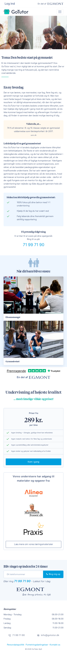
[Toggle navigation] (59, 11)
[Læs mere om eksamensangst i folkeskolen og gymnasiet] (33, 295)
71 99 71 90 (33, 244)
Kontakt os (55, 644)
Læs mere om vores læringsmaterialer (33, 544)
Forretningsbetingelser (37, 644)
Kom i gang (33, 461)
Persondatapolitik (15, 644)
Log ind (10, 3)
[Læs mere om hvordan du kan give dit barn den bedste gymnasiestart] (33, 339)
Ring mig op (54, 574)
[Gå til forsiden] (16, 11)
